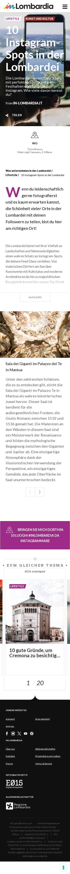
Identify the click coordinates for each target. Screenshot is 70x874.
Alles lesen (35, 297)
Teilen (17, 115)
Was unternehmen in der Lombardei (28, 170)
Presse (9, 763)
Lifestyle (11, 175)
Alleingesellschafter (45, 748)
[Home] (28, 6)
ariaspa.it (10, 719)
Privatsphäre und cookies (47, 756)
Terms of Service (43, 763)
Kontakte (10, 756)
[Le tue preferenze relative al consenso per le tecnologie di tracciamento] (63, 867)
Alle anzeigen (35, 571)
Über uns (10, 748)
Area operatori (42, 719)
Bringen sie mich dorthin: (37, 535)
